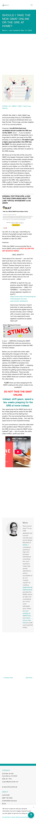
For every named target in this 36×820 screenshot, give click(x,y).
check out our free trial (27, 620)
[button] (31, 815)
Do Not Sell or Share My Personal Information (16, 817)
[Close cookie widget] (33, 807)
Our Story (6, 795)
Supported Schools (9, 801)
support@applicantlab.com (10, 781)
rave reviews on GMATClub (26, 613)
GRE (20, 106)
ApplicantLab (27, 587)
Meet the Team (7, 798)
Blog (4, 803)
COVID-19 (6, 106)
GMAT (14, 106)
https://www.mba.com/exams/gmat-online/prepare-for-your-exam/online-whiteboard (23, 299)
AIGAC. (25, 545)
